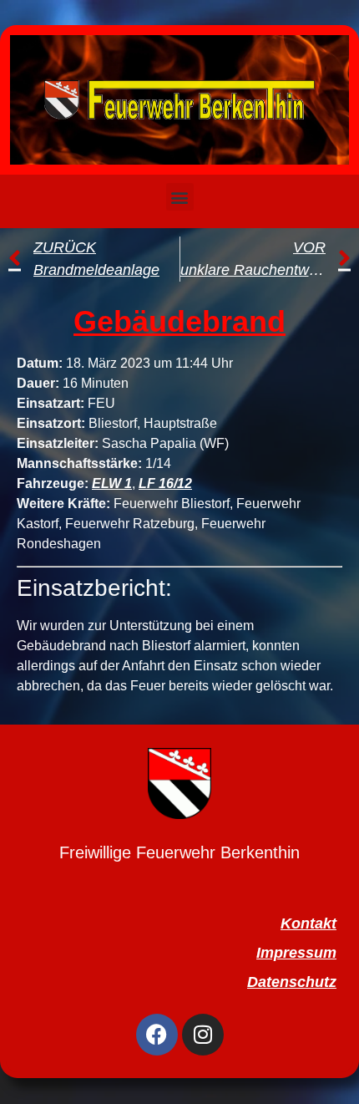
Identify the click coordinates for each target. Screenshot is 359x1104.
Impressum (296, 952)
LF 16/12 (165, 483)
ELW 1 (112, 483)
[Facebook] (157, 1035)
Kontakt (308, 923)
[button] (180, 197)
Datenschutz (291, 982)
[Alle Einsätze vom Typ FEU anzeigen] (124, 403)
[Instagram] (203, 1035)
